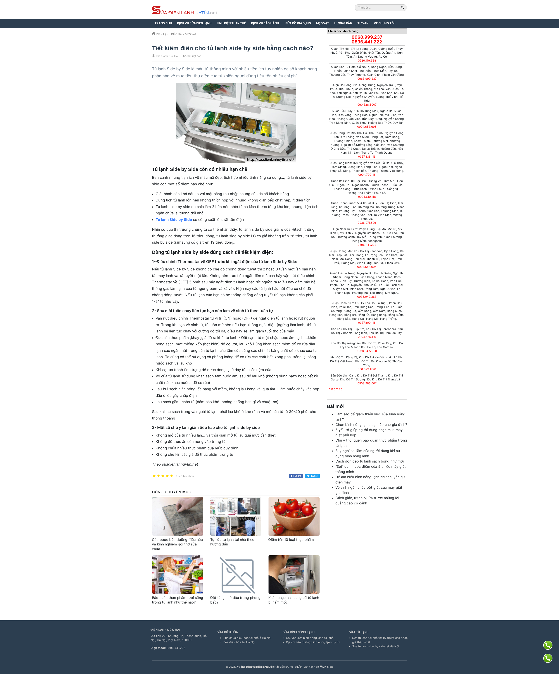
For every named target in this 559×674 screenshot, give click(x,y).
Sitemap (336, 389)
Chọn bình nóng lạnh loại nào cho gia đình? (371, 424)
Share (298, 475)
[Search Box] (403, 7)
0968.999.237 (367, 37)
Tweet (314, 475)
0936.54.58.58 (367, 351)
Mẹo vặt (322, 23)
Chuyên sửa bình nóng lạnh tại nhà (309, 638)
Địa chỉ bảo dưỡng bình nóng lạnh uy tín (313, 642)
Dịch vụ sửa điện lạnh (194, 23)
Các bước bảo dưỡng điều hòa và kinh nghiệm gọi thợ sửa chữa (177, 544)
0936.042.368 (366, 296)
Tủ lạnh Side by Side (174, 219)
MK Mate (327, 666)
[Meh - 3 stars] (163, 476)
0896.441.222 (367, 42)
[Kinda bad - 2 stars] (158, 476)
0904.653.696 (366, 126)
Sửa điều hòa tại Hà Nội (239, 642)
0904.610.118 (367, 196)
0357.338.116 (367, 156)
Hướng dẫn (343, 23)
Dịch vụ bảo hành (265, 23)
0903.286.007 (366, 383)
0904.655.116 (367, 337)
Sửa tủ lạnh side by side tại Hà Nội (375, 646)
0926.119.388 (367, 60)
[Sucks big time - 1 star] (154, 476)
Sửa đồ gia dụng (298, 23)
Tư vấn (363, 23)
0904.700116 (367, 174)
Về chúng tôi (384, 23)
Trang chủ (163, 23)
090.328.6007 (366, 104)
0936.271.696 (367, 222)
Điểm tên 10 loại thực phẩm (291, 539)
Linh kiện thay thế (231, 23)
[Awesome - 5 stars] (171, 476)
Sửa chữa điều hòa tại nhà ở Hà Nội (247, 638)
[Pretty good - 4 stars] (167, 476)
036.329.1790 (367, 369)
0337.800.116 (367, 322)
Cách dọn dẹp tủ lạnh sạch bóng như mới (369, 461)
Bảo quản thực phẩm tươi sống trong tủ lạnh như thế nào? (177, 600)
